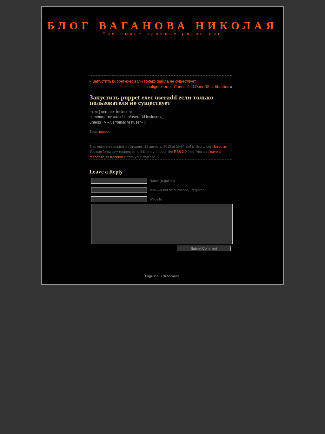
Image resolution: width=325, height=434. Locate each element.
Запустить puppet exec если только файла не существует (144, 81)
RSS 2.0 (180, 151)
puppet (104, 131)
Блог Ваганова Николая (162, 25)
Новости (219, 146)
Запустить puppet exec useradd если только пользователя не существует (151, 100)
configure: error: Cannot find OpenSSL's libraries (187, 87)
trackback (118, 157)
